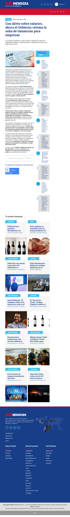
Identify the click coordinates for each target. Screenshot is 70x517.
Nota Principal (13, 258)
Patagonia (29, 478)
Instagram (8, 458)
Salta (27, 480)
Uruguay (48, 463)
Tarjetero (8, 436)
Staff (7, 441)
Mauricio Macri (24, 83)
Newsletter (9, 438)
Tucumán (28, 493)
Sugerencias (9, 433)
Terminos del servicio (54, 508)
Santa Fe (28, 488)
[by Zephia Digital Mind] (35, 513)
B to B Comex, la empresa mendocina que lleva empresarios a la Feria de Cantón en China (45, 187)
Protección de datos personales (58, 504)
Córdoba (28, 453)
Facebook (8, 451)
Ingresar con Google (10, 171)
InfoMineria (29, 460)
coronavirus (23, 152)
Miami (47, 458)
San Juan (28, 483)
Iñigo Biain (37, 506)
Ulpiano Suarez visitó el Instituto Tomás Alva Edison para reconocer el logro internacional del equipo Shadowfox (45, 172)
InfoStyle (29, 463)
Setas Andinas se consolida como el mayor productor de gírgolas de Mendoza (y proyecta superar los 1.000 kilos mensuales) (45, 79)
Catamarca (29, 451)
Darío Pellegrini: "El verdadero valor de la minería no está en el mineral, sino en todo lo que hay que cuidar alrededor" (45, 125)
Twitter (7, 453)
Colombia (49, 453)
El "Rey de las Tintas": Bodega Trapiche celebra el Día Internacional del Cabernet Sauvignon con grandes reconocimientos (46, 141)
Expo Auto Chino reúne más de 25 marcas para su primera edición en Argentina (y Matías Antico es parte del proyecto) (45, 203)
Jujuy (27, 468)
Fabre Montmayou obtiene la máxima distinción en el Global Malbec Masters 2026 (45, 109)
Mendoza (28, 473)
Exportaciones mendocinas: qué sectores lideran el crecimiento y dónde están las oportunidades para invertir (45, 157)
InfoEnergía (29, 455)
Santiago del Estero (32, 490)
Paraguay (49, 460)
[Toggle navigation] (63, 12)
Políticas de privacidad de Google (40, 508)
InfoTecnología (31, 465)
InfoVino (11, 222)
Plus (8, 19)
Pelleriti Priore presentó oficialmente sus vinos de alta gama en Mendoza (45, 64)
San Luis (28, 485)
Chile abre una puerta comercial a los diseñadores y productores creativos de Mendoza (45, 95)
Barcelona (49, 451)
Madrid (48, 455)
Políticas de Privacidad (43, 504)
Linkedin (8, 455)
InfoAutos (34, 369)
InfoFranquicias (31, 458)
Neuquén (28, 475)
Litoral (28, 470)
